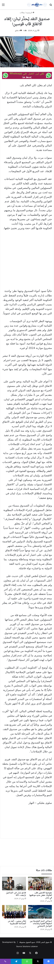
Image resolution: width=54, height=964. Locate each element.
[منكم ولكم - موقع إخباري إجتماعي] (36, 4)
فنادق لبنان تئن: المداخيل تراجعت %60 (16, 894)
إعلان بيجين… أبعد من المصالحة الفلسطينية (17, 922)
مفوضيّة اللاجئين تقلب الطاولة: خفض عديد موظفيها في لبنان (40, 895)
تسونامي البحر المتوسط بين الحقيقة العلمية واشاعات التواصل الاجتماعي (41, 923)
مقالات (22, 12)
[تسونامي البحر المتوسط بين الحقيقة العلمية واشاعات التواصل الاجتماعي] (40, 912)
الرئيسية (29, 12)
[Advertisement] (27, 261)
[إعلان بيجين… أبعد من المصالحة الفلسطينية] (14, 912)
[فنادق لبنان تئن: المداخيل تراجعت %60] (14, 883)
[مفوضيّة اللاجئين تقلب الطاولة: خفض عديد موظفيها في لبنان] (40, 883)
